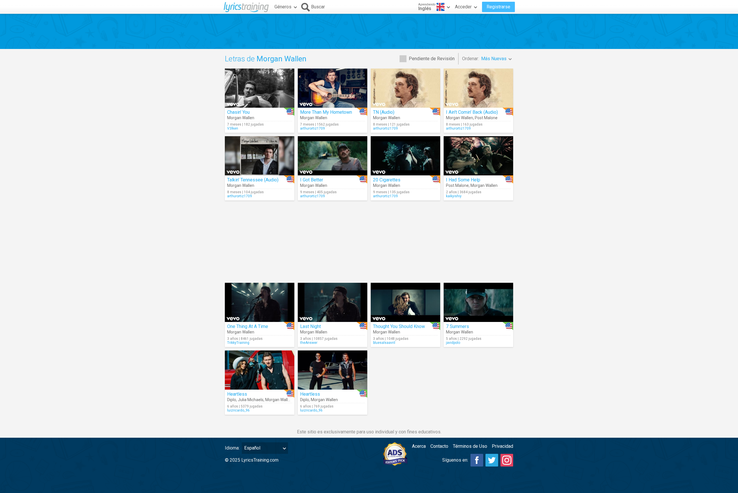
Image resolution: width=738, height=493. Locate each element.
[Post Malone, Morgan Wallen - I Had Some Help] (478, 155)
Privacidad (502, 446)
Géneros (282, 7)
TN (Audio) (383, 112)
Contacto (439, 446)
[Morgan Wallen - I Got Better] (332, 155)
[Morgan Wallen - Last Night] (332, 302)
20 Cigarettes (386, 180)
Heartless (237, 394)
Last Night (310, 326)
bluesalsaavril (384, 343)
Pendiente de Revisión (432, 58)
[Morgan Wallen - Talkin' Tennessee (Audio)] (259, 155)
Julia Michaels (250, 399)
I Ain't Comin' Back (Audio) (472, 112)
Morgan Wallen (240, 117)
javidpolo (453, 343)
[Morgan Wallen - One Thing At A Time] (259, 302)
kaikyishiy (454, 196)
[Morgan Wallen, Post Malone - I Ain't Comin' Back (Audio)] (478, 88)
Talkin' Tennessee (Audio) (252, 180)
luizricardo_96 (238, 410)
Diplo (231, 399)
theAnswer (308, 343)
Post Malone (486, 117)
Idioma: (232, 448)
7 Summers (457, 326)
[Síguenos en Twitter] (491, 460)
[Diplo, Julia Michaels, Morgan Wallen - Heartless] (259, 370)
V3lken (232, 128)
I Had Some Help (463, 180)
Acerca (419, 446)
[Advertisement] (369, 31)
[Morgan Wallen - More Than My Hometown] (332, 88)
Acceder (463, 7)
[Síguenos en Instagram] (506, 460)
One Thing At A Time (247, 326)
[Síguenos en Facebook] (476, 460)
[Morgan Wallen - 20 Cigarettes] (405, 155)
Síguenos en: (455, 460)
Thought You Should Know (399, 326)
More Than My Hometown (326, 112)
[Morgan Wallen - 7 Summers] (478, 302)
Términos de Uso (470, 446)
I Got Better (311, 180)
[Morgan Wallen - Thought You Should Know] (405, 302)
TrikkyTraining (238, 343)
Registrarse (498, 7)
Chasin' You (238, 112)
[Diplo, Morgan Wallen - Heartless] (332, 370)
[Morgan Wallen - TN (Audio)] (405, 88)
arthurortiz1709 (312, 128)
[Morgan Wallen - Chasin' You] (259, 88)
